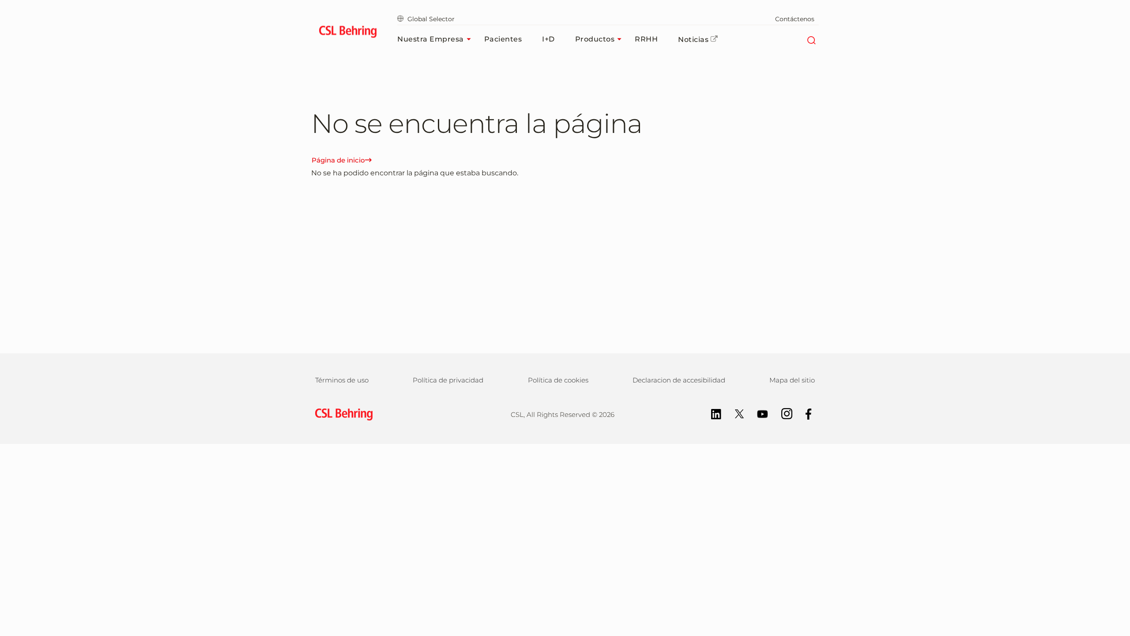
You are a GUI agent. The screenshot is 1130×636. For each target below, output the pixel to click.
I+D (548, 39)
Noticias (693, 39)
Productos (595, 39)
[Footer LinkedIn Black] (712, 413)
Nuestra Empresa (430, 39)
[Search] (811, 39)
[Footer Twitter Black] (735, 413)
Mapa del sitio (792, 380)
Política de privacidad (448, 380)
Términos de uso (342, 380)
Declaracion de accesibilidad (679, 380)
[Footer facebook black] (804, 413)
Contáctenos (794, 19)
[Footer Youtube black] (758, 413)
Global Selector (431, 19)
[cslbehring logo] (347, 33)
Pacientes (503, 39)
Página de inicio (338, 160)
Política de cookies (558, 380)
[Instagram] (782, 413)
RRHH (646, 39)
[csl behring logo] (342, 413)
